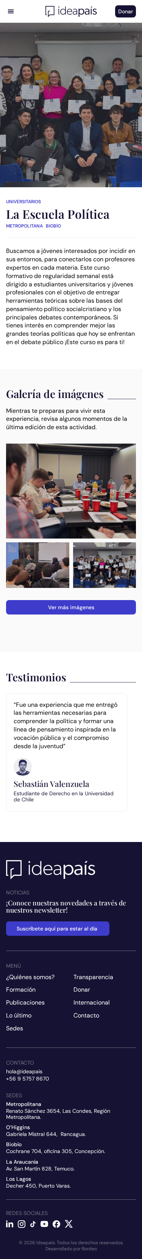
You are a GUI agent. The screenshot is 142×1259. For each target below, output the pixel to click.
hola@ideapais (24, 1071)
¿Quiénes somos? (30, 977)
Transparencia (93, 977)
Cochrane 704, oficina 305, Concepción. (55, 1151)
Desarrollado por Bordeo (71, 1249)
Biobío (14, 1144)
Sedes (14, 1028)
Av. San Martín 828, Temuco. (40, 1168)
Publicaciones (25, 1002)
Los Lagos (18, 1178)
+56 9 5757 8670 (27, 1078)
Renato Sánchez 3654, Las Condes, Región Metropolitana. (59, 1113)
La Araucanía (22, 1161)
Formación (21, 990)
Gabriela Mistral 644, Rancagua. (46, 1134)
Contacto (86, 1015)
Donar (81, 990)
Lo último (18, 1015)
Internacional (91, 1002)
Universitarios (23, 202)
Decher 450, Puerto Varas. (38, 1185)
